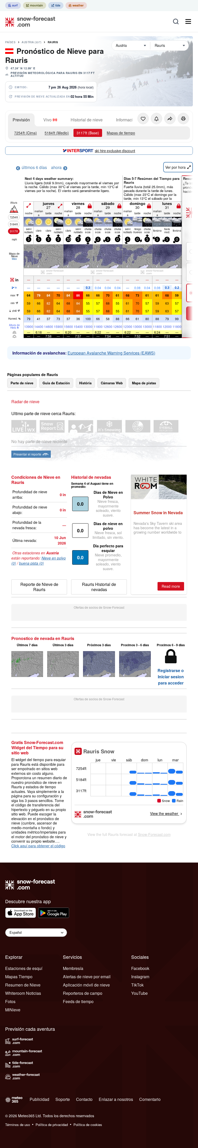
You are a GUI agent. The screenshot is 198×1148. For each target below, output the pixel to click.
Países (10, 42)
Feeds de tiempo (78, 1001)
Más (14, 259)
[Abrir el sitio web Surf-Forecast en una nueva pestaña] (13, 5)
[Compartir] (170, 118)
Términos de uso (17, 1124)
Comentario (150, 1099)
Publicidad (39, 1099)
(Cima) (25, 132)
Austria (32, 42)
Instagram (140, 977)
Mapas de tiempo (121, 132)
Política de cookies (87, 1124)
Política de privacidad (52, 1124)
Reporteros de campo (82, 993)
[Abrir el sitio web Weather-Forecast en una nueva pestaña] (76, 5)
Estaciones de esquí (23, 968)
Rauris (53, 42)
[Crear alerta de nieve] (156, 118)
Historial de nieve (87, 120)
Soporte (62, 1099)
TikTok (137, 985)
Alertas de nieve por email (87, 977)
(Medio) (57, 132)
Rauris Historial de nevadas (99, 586)
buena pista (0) (31, 563)
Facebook (140, 968)
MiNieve (12, 1010)
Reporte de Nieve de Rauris (39, 586)
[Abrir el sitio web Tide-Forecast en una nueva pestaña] (55, 5)
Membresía (73, 968)
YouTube (139, 993)
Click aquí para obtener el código (38, 845)
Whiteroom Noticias (23, 993)
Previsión (21, 120)
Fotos (10, 1001)
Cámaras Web (112, 382)
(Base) (88, 132)
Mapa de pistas (144, 382)
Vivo (47, 120)
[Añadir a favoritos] (143, 118)
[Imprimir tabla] (183, 118)
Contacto (84, 1099)
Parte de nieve (22, 382)
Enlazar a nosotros (116, 1099)
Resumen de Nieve (22, 985)
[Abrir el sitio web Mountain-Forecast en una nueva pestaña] (34, 5)
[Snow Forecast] (28, 21)
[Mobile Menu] (188, 21)
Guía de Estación (56, 382)
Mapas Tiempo (18, 977)
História (85, 382)
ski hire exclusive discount (115, 150)
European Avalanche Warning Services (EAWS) (111, 353)
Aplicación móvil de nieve (86, 985)
